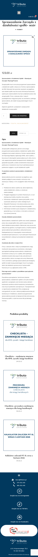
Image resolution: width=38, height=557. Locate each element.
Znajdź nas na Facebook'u (19, 522)
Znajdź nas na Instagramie (19, 495)
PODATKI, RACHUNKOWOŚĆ (19, 123)
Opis (13, 133)
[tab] (13, 133)
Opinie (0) (22, 133)
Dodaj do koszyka (20, 116)
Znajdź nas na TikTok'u (20, 508)
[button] (19, 12)
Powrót (20, 29)
